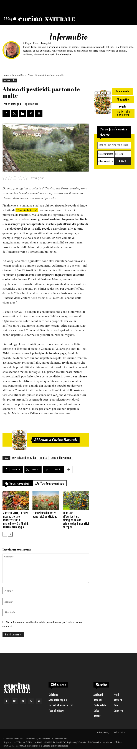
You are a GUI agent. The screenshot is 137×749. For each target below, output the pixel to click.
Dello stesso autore (49, 483)
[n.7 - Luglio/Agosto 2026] (19, 440)
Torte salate (99, 705)
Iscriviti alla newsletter (61, 705)
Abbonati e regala (58, 700)
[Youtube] (39, 701)
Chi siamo (53, 694)
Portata (119, 154)
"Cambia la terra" (27, 210)
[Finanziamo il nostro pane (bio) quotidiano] (45, 500)
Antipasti (98, 694)
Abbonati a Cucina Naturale (55, 440)
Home (5, 75)
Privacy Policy (103, 732)
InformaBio (18, 75)
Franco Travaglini (12, 104)
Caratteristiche (105, 154)
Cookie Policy (119, 732)
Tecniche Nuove (57, 710)
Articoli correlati (18, 483)
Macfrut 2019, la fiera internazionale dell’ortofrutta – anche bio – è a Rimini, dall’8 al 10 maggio (15, 520)
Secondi (97, 700)
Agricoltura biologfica (24, 458)
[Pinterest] (23, 701)
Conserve (118, 710)
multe (43, 458)
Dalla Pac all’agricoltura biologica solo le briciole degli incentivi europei (76, 520)
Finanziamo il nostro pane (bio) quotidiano (44, 514)
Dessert (97, 716)
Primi (116, 694)
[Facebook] (6, 701)
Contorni (117, 700)
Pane (115, 705)
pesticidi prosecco (61, 458)
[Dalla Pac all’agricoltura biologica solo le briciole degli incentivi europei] (76, 500)
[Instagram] (14, 701)
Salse (96, 710)
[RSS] (31, 701)
